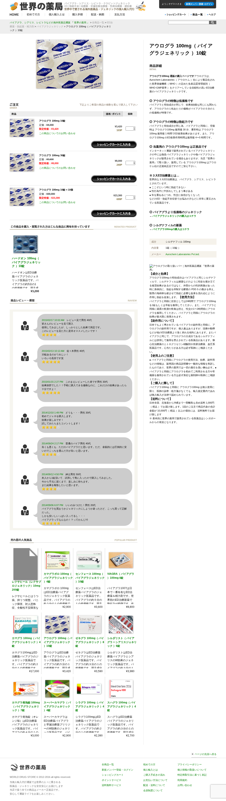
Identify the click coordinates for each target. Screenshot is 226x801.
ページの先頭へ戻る (206, 754)
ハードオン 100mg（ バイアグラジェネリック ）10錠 (26, 262)
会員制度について (153, 790)
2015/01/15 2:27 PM (52, 381)
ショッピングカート (113, 774)
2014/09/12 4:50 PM (52, 474)
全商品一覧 (108, 764)
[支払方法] (119, 14)
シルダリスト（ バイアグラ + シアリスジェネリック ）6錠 (122, 642)
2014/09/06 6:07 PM (52, 505)
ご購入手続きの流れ (154, 774)
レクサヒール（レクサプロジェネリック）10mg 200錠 (26, 585)
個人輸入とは (150, 769)
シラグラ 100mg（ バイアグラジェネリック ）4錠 (89, 706)
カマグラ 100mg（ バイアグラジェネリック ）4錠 (26, 642)
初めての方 (149, 764)
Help (211, 14)
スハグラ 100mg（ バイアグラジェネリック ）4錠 (121, 706)
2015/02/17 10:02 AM (53, 320)
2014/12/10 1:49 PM (52, 412)
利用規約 (182, 780)
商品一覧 (196, 14)
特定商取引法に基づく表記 (192, 774)
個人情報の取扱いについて (192, 769)
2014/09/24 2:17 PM (52, 443)
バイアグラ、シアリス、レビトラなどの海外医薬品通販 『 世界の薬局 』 (49, 22)
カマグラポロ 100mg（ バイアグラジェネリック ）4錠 (58, 577)
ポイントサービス (111, 780)
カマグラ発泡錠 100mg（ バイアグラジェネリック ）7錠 (26, 706)
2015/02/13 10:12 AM (53, 351)
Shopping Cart (175, 14)
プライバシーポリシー (189, 764)
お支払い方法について (155, 780)
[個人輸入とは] (57, 14)
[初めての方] (34, 14)
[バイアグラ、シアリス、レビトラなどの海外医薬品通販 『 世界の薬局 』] (78, 10)
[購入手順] (78, 14)
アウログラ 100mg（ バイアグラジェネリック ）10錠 (58, 642)
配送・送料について (154, 785)
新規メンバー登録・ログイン (199, 4)
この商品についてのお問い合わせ (57, 133)
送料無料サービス (111, 785)
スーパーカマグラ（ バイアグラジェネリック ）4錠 (57, 706)
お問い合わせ (184, 785)
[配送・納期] (98, 14)
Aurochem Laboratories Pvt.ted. (183, 254)
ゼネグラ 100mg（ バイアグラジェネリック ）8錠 (89, 642)
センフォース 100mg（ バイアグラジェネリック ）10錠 (90, 577)
